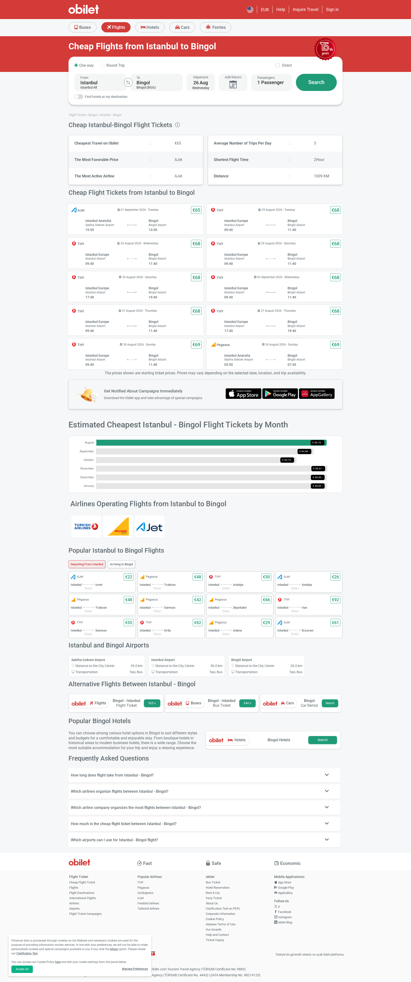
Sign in (332, 9)
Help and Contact (217, 935)
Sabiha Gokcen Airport (88, 660)
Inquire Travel (305, 9)
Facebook (284, 912)
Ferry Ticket (214, 898)
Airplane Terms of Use (220, 924)
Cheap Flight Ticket (82, 882)
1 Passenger (270, 82)
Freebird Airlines (148, 903)
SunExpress (145, 893)
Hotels (152, 27)
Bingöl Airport (241, 660)
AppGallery (285, 893)
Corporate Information (220, 914)
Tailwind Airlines (148, 908)
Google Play (285, 887)
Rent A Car (213, 893)
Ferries (218, 27)
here (58, 962)
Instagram (284, 917)
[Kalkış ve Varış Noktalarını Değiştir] (128, 82)
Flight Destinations (81, 893)
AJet (140, 898)
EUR (265, 9)
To (138, 78)
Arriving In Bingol (121, 564)
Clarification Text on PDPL (223, 908)
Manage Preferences (135, 969)
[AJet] (149, 526)
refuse (114, 949)
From (84, 78)
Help (280, 9)
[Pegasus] (118, 526)
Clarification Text (27, 953)
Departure (200, 77)
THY (140, 882)
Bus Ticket (213, 882)
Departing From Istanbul (87, 564)
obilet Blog (284, 922)
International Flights (82, 898)
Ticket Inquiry (215, 940)
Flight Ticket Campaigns (85, 914)
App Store (284, 882)
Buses (84, 27)
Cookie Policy (215, 919)
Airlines (74, 903)
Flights (118, 27)
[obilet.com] (95, 13)
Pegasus (143, 887)
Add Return (233, 77)
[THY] (86, 526)
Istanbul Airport (163, 660)
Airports (74, 908)
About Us (212, 903)
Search (316, 82)
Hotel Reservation (218, 887)
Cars (185, 27)
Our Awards (213, 929)
